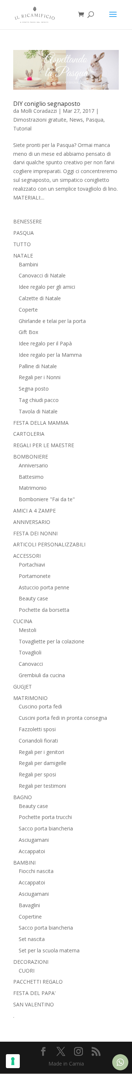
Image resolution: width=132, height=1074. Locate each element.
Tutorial (22, 128)
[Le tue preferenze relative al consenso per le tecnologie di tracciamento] (13, 1061)
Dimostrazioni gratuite (39, 119)
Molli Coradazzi (39, 110)
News (76, 119)
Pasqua (94, 119)
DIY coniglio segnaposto (46, 104)
